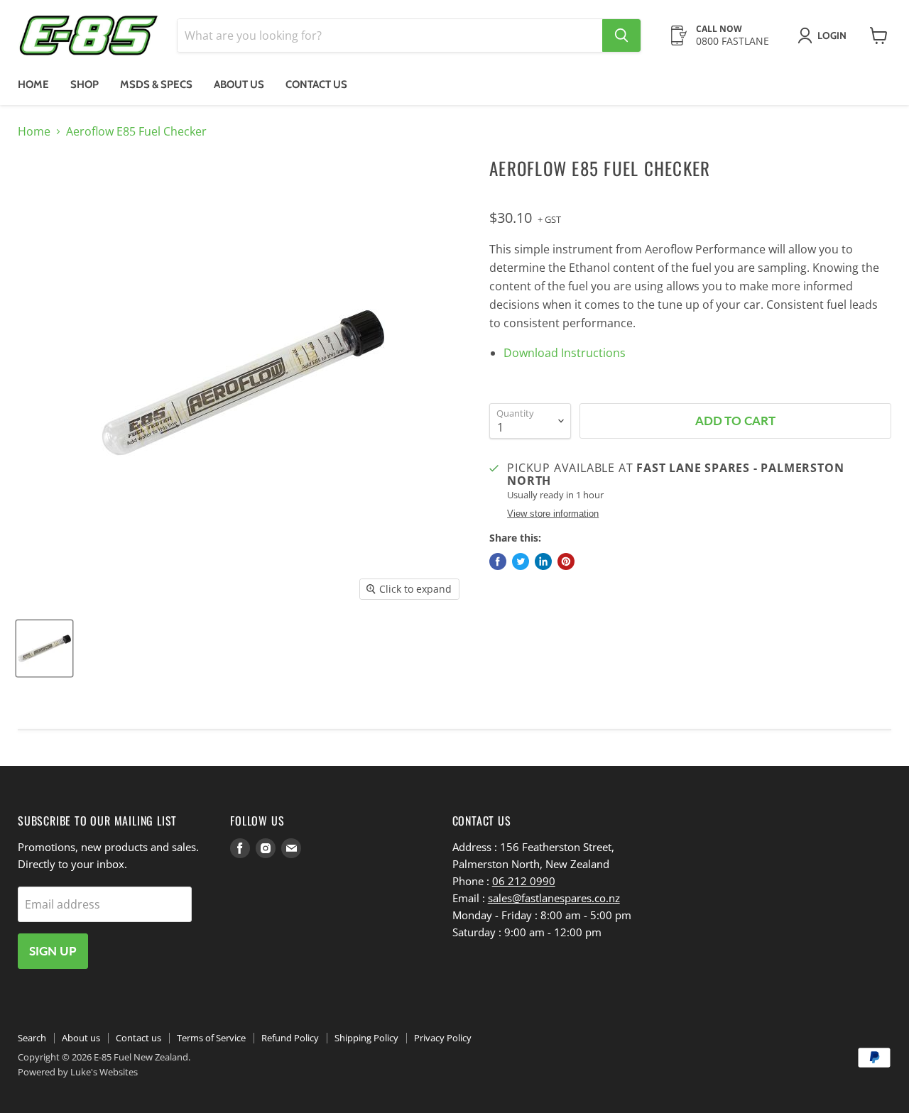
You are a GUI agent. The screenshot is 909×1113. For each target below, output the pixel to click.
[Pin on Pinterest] (566, 561)
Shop (84, 84)
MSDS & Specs (156, 84)
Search (32, 1037)
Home (33, 84)
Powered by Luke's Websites (78, 1071)
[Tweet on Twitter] (520, 561)
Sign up (53, 950)
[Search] (621, 35)
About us (239, 84)
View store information (553, 514)
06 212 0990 (523, 881)
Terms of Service (211, 1037)
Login (832, 35)
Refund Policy (290, 1037)
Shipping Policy (366, 1037)
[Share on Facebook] (497, 561)
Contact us (316, 84)
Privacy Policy (443, 1037)
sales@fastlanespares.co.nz (554, 898)
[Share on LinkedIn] (543, 561)
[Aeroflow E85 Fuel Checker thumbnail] (44, 648)
